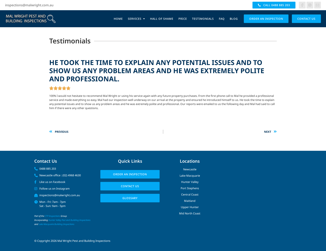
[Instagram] (309, 5)
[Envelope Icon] (317, 5)
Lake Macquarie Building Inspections (56, 224)
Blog (234, 19)
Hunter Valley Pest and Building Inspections (69, 220)
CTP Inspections (52, 215)
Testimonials (203, 19)
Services (134, 19)
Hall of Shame (161, 19)
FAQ (222, 19)
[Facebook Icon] (302, 5)
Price (182, 19)
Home (118, 19)
